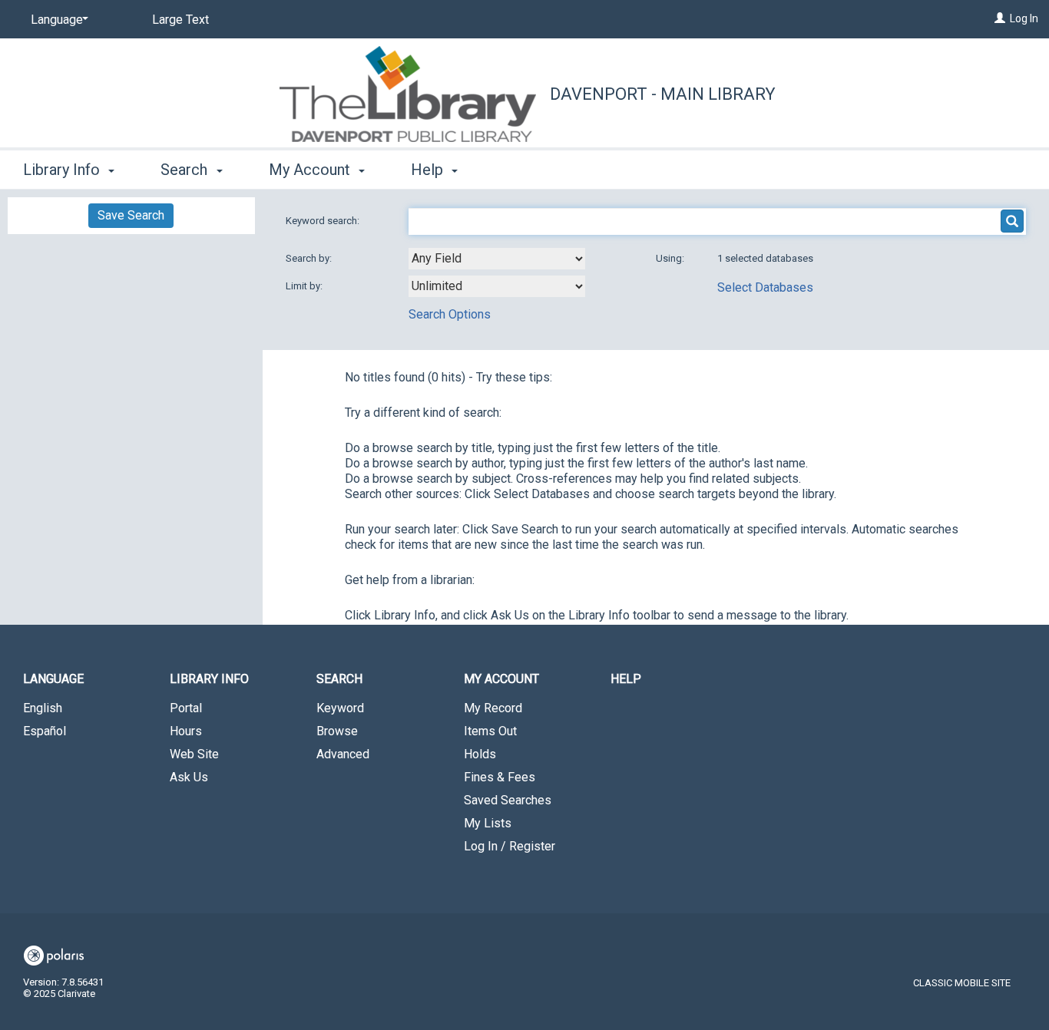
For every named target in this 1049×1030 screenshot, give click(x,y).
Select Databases (765, 287)
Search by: (310, 258)
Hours (186, 731)
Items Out (490, 731)
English (42, 708)
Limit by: (305, 286)
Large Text (180, 19)
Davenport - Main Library (663, 94)
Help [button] (429, 169)
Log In (1024, 18)
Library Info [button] (63, 169)
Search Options (450, 314)
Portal (186, 708)
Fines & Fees (499, 777)
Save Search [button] (131, 215)
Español (44, 731)
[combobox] (497, 258)
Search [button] (185, 169)
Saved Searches (507, 800)
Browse (337, 731)
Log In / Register (509, 846)
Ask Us (189, 777)
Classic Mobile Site (962, 983)
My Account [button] (311, 169)
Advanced (342, 754)
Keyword (340, 708)
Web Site (194, 754)
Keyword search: (324, 220)
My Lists (487, 823)
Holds (480, 754)
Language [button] (53, 679)
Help (626, 679)
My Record (493, 708)
